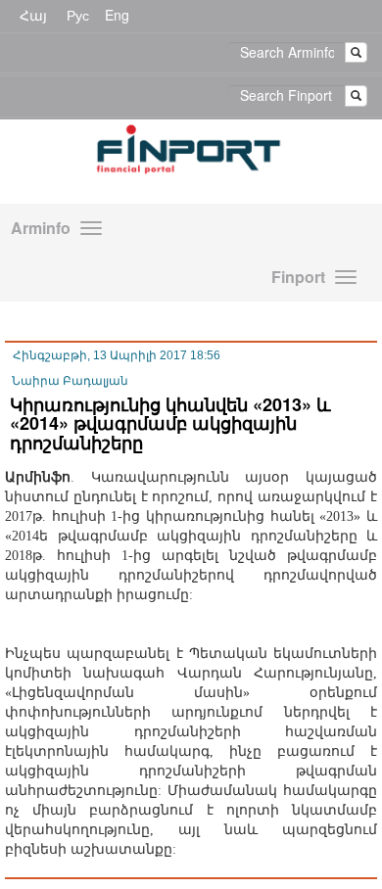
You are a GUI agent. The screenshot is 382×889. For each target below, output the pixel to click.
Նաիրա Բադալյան (70, 381)
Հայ (33, 14)
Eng (117, 14)
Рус (78, 14)
